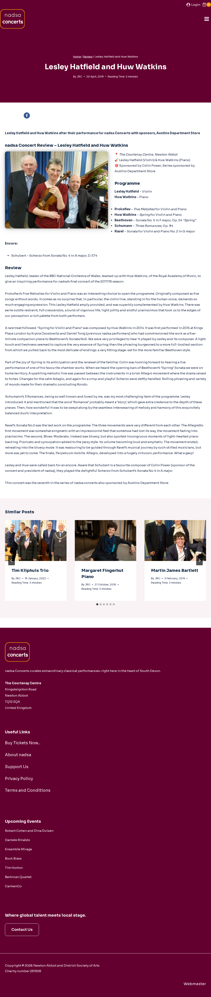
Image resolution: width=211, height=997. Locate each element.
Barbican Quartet (18, 877)
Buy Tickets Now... (22, 742)
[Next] (199, 560)
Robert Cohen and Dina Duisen (29, 831)
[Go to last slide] (11, 560)
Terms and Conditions (27, 790)
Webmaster (195, 984)
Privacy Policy (19, 778)
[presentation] (36, 540)
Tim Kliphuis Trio (30, 570)
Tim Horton (14, 868)
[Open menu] (206, 19)
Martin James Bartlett (174, 570)
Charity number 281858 (23, 971)
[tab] (97, 604)
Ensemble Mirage (18, 849)
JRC (79, 76)
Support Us (16, 766)
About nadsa (18, 754)
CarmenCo (13, 886)
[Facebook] (27, 115)
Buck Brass (13, 858)
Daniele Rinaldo (17, 840)
